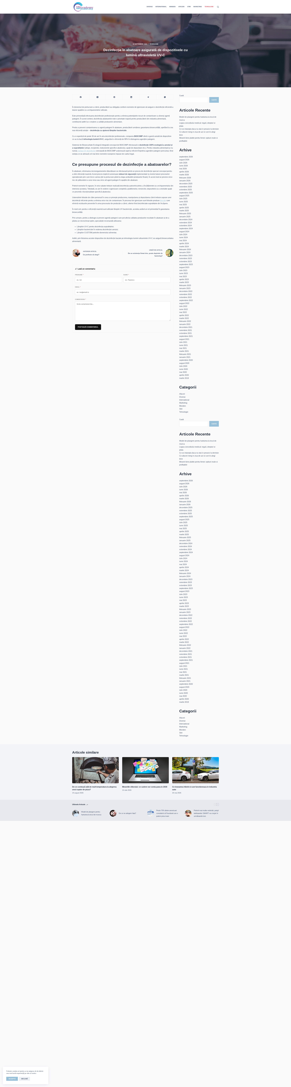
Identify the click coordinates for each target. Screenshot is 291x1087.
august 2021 (184, 339)
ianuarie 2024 (184, 252)
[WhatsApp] (165, 97)
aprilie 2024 (184, 243)
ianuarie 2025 (184, 217)
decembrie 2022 (185, 291)
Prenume (79, 274)
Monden (172, 6)
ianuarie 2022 (184, 324)
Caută (181, 95)
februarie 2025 (185, 213)
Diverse (150, 6)
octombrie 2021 (185, 333)
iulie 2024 (183, 234)
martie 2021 (184, 351)
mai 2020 (183, 372)
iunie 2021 (183, 345)
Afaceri (181, 6)
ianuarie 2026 (184, 181)
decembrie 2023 (185, 255)
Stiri (189, 6)
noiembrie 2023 (185, 258)
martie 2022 (184, 318)
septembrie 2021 (186, 336)
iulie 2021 (183, 342)
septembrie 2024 (186, 228)
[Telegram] (148, 97)
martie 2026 (184, 175)
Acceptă (12, 1079)
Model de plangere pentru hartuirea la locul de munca (91, 813)
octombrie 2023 (185, 261)
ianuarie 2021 (184, 357)
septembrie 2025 (186, 193)
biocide (163, 200)
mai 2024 (183, 240)
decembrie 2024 (185, 220)
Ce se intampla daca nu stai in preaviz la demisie (199, 129)
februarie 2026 (185, 178)
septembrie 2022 (186, 300)
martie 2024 (184, 246)
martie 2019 (184, 378)
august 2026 (184, 160)
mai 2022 (183, 312)
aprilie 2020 (184, 375)
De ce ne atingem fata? (127, 813)
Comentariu (80, 299)
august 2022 (184, 303)
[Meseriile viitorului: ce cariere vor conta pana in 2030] (145, 770)
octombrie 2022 (185, 297)
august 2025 (184, 196)
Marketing (197, 6)
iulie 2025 (183, 199)
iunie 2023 (183, 273)
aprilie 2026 (184, 172)
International (161, 6)
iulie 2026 (183, 163)
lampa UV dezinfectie (86, 151)
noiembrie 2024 (185, 223)
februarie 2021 (185, 354)
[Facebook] (80, 97)
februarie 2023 (185, 285)
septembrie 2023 (186, 264)
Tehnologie (209, 6)
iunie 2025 (183, 202)
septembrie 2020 (186, 360)
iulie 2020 (183, 366)
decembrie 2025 (185, 184)
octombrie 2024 (185, 226)
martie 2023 (184, 282)
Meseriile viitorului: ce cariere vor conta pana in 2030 (144, 787)
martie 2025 (184, 211)
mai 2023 (183, 276)
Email (78, 287)
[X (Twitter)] (97, 97)
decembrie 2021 (185, 327)
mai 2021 (183, 348)
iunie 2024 (183, 237)
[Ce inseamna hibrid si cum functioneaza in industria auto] (195, 770)
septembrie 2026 (186, 157)
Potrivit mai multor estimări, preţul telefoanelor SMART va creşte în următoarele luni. (206, 813)
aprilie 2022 (184, 315)
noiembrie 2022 (185, 294)
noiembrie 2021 (185, 330)
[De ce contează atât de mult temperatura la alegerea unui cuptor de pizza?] (95, 770)
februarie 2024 (185, 249)
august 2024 (184, 232)
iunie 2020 (183, 369)
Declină (24, 1079)
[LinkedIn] (131, 97)
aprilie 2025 (184, 208)
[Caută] (218, 7)
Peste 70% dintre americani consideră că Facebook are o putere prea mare (167, 813)
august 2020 (184, 363)
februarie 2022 (185, 321)
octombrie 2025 (185, 190)
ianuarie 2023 (184, 288)
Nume (126, 274)
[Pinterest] (114, 97)
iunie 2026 (183, 166)
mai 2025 (183, 205)
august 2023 (184, 267)
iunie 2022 (183, 309)
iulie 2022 (183, 306)
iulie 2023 (183, 270)
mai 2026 (183, 169)
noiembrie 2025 (185, 187)
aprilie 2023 (184, 279)
